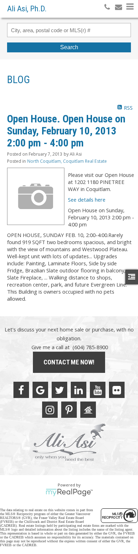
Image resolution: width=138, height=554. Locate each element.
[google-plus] (40, 390)
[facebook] (21, 390)
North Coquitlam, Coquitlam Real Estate (67, 161)
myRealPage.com (69, 492)
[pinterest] (69, 410)
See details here (86, 199)
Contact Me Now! (69, 362)
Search (69, 47)
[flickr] (117, 390)
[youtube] (97, 390)
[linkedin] (78, 390)
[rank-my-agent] (88, 410)
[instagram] (50, 410)
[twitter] (59, 390)
